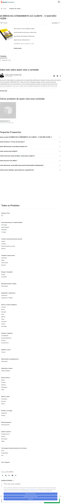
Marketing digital (5, 371)
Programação (4, 453)
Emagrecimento (5, 434)
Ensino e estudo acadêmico (9, 305)
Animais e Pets (5, 213)
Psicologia (4, 326)
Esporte (3, 436)
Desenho (3, 401)
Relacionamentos (6, 422)
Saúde (2, 441)
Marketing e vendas (6, 368)
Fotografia (4, 277)
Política (3, 324)
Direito (3, 309)
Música (3, 404)
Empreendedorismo (6, 338)
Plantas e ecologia (6, 410)
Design (3, 274)
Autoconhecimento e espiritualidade (11, 222)
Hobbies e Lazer (5, 350)
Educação (3, 312)
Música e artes (5, 396)
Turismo (3, 352)
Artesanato (4, 399)
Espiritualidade (5, 227)
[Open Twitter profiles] (6, 475)
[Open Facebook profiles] (2, 475)
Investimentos (5, 343)
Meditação (4, 230)
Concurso (3, 307)
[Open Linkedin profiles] (9, 475)
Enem (2, 314)
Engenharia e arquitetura (8, 293)
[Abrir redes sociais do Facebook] (54, 76)
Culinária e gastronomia (8, 255)
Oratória (3, 248)
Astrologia (4, 225)
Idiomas (3, 317)
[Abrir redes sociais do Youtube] (57, 76)
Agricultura (4, 413)
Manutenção (4, 361)
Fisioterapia (4, 439)
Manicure (3, 385)
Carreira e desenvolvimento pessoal (11, 239)
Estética (3, 382)
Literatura (3, 321)
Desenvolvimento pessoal (8, 246)
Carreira (3, 241)
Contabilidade (4, 335)
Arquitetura (4, 295)
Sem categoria (5, 462)
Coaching (3, 244)
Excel (2, 450)
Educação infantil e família (8, 284)
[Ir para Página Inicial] (8, 2)
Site (2, 455)
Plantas (3, 415)
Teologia (3, 232)
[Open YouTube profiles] (12, 475)
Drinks (2, 260)
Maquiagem (4, 387)
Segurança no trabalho (7, 298)
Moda (2, 389)
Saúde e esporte (6, 431)
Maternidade (4, 286)
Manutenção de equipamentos (10, 359)
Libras (2, 319)
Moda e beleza (5, 377)
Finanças (3, 340)
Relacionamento (5, 425)
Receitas (3, 265)
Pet (2, 215)
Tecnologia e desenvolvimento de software (14, 448)
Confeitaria (4, 258)
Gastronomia (4, 263)
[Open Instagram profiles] (16, 475)
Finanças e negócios (7, 333)
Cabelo (3, 380)
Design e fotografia (6, 272)
